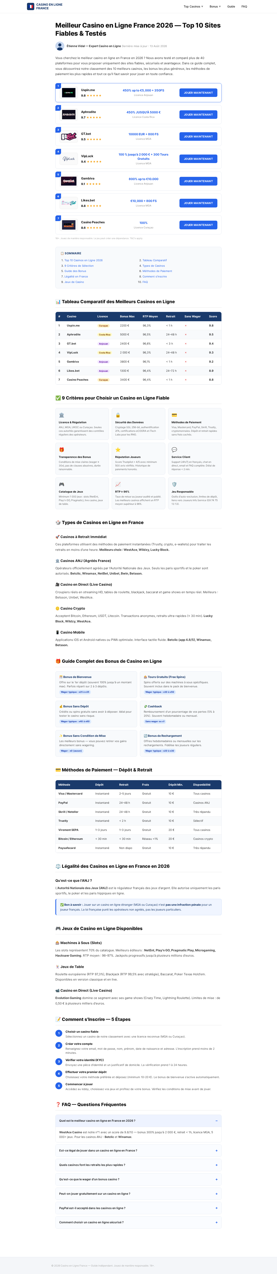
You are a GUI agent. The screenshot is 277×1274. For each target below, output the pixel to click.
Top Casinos (193, 6)
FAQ (244, 6)
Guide (231, 6)
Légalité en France (76, 276)
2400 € (124, 343)
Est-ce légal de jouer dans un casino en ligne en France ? (98, 1150)
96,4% (147, 370)
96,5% (147, 334)
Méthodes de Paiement (157, 271)
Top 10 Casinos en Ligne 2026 (83, 260)
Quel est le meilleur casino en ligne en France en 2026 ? (97, 1120)
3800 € (124, 361)
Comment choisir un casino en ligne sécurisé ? (91, 1222)
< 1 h (169, 325)
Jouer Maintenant (198, 92)
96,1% (146, 361)
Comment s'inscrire (155, 276)
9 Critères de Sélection (79, 265)
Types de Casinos (154, 265)
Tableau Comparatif (155, 260)
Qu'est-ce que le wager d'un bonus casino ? (89, 1179)
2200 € (124, 325)
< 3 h (169, 343)
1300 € (124, 370)
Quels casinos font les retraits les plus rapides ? (92, 1165)
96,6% (147, 343)
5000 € (124, 334)
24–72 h (171, 370)
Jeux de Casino (74, 282)
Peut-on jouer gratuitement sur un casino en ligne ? (94, 1193)
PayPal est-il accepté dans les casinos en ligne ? (92, 1208)
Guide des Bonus (75, 271)
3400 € (125, 379)
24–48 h (171, 334)
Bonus (215, 6)
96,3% (147, 325)
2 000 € (125, 352)
